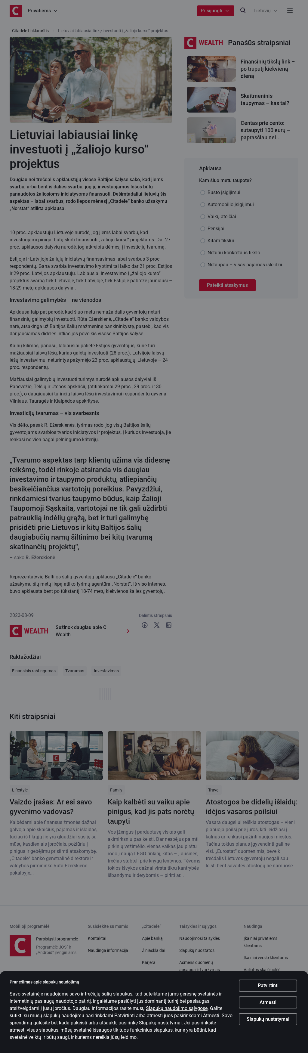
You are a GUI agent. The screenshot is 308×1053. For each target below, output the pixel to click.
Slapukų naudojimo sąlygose (177, 1008)
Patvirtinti (268, 985)
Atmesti (268, 1002)
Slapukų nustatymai (268, 1019)
